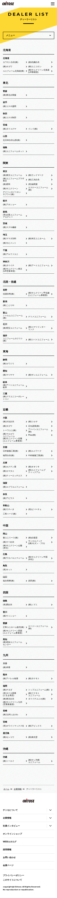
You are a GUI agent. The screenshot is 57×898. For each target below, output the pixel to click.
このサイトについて (12, 880)
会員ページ (8, 865)
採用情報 (7, 849)
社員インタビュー (11, 826)
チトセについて (10, 810)
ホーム (6, 789)
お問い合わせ (9, 857)
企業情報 (18, 789)
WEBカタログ (9, 842)
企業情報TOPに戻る (28, 779)
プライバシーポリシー (13, 875)
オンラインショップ (12, 834)
